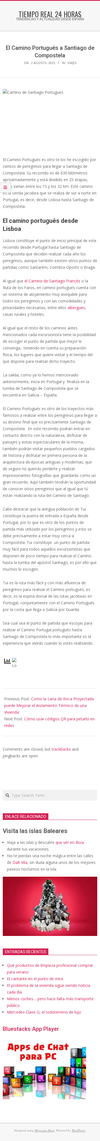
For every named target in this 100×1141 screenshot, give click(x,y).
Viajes (72, 63)
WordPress (78, 1130)
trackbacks (61, 749)
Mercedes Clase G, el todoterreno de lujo (44, 1012)
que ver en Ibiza (70, 842)
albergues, (77, 307)
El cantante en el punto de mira (35, 978)
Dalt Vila (19, 862)
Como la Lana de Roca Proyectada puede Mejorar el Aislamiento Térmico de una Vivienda (49, 705)
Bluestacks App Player (31, 1029)
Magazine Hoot (44, 1130)
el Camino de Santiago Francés (52, 281)
